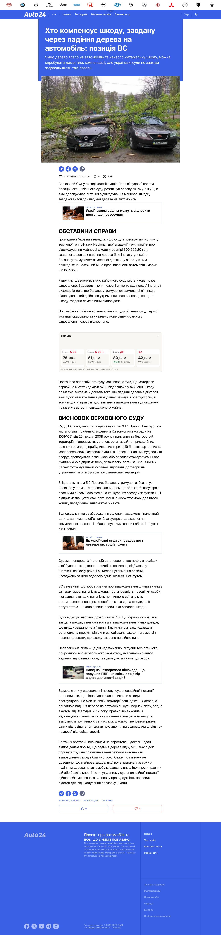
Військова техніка (101, 14)
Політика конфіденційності (157, 916)
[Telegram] (48, 926)
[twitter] (75, 169)
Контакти (148, 910)
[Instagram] (56, 926)
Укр (186, 14)
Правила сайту (151, 897)
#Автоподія (91, 800)
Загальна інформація (154, 884)
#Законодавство (70, 800)
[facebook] (68, 169)
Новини (67, 14)
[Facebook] (26, 926)
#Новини (107, 800)
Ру (196, 14)
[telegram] (61, 169)
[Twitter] (34, 926)
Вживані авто (122, 14)
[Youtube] (41, 926)
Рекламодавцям (152, 891)
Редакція (148, 903)
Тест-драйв (81, 14)
